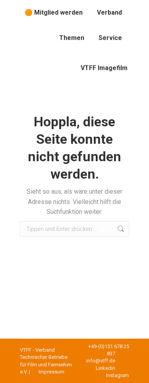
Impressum (51, 372)
